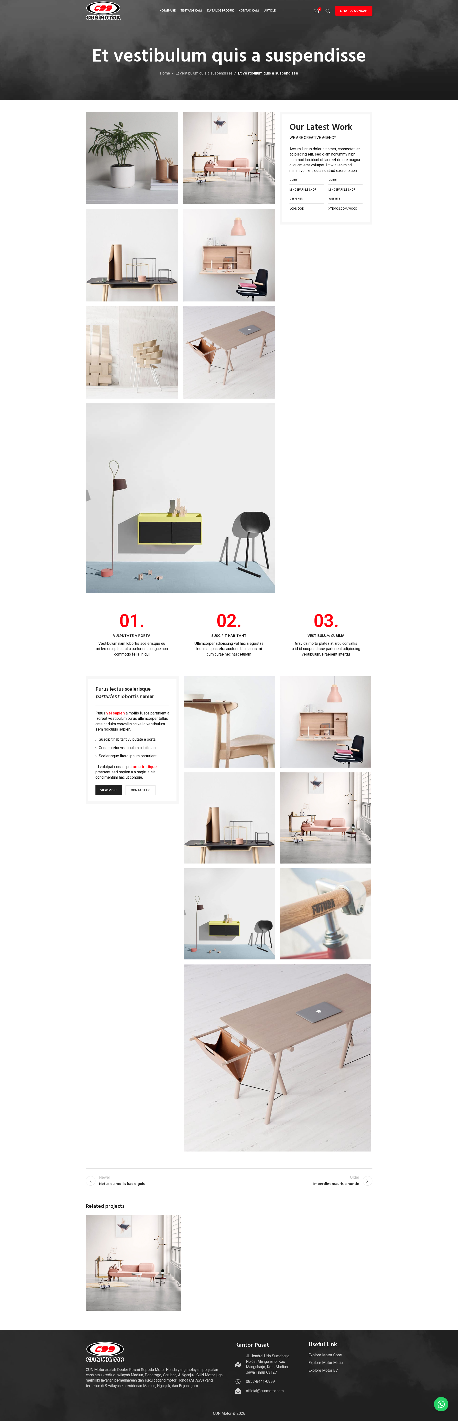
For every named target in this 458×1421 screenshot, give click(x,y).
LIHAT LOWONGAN (354, 11)
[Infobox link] (132, 634)
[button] (441, 1404)
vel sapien (115, 713)
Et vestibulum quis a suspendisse (204, 73)
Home (165, 73)
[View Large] (175, 1220)
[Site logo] (103, 10)
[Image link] (180, 497)
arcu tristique (145, 766)
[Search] (328, 11)
